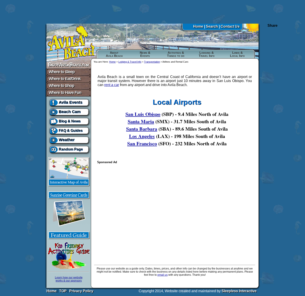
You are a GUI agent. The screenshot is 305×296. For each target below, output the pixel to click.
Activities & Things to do (175, 54)
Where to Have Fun (65, 92)
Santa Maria (141, 121)
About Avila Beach (114, 54)
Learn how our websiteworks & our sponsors (69, 279)
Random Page (71, 149)
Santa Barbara (141, 128)
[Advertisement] (152, 12)
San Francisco (142, 143)
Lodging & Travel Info (207, 54)
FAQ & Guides (71, 130)
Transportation (152, 61)
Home (198, 26)
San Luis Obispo (142, 114)
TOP (63, 291)
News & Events (145, 54)
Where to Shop (61, 85)
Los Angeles (142, 136)
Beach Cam (70, 111)
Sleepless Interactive (239, 291)
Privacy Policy (81, 291)
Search (212, 26)
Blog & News (70, 121)
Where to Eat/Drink (65, 78)
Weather (67, 140)
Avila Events (70, 102)
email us (162, 274)
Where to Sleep (62, 72)
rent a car (111, 85)
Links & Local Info (237, 54)
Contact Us (230, 26)
